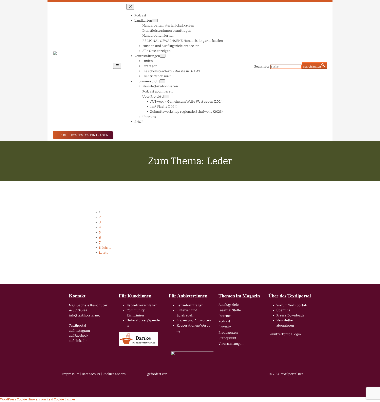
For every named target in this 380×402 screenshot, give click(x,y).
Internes (224, 316)
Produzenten (228, 332)
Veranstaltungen (230, 344)
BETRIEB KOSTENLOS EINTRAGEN (83, 135)
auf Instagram (79, 330)
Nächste (105, 248)
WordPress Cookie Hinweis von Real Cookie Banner (37, 399)
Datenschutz (91, 374)
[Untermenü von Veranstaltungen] (162, 56)
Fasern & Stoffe (229, 310)
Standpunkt (227, 338)
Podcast (224, 321)
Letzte (103, 252)
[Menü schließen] (130, 7)
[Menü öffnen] (117, 66)
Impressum (71, 374)
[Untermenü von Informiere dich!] (162, 81)
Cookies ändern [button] (114, 374)
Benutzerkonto (279, 334)
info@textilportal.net (84, 315)
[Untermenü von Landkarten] (155, 20)
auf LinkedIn (78, 341)
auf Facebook (78, 335)
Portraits (225, 327)
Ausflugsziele (228, 305)
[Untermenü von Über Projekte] (166, 96)
